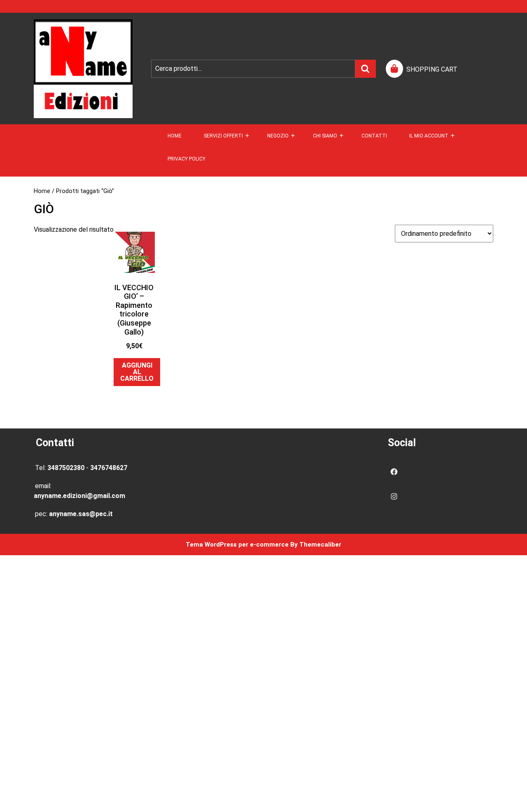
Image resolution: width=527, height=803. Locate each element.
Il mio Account (428, 136)
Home (175, 136)
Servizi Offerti (223, 136)
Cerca (365, 69)
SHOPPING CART (431, 69)
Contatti (374, 136)
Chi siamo (325, 136)
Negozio (278, 136)
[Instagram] (394, 496)
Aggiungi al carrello (137, 371)
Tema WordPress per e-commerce (237, 544)
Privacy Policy (186, 159)
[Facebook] (394, 471)
